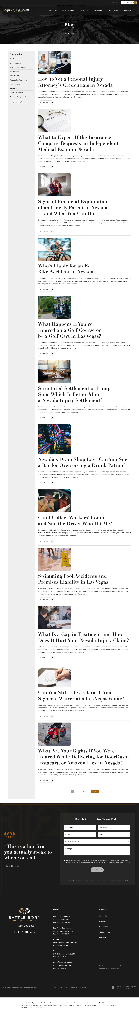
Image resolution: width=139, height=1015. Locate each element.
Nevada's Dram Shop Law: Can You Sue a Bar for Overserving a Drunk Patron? (82, 462)
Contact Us (127, 2)
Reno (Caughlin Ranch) (63, 962)
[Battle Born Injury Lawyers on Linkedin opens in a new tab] (30, 931)
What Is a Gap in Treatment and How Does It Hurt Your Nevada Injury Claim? (83, 637)
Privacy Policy (105, 880)
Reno (55, 951)
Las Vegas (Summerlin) (62, 917)
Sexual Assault (16, 88)
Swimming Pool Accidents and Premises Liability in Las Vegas (73, 579)
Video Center (113, 10)
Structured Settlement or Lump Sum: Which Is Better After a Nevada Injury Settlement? (74, 394)
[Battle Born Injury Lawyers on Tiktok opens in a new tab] (34, 931)
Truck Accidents (16, 92)
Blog (72, 33)
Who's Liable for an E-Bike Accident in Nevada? (67, 269)
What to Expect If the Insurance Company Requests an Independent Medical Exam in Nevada (78, 143)
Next (95, 792)
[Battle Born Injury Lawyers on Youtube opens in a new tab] (26, 931)
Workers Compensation (19, 97)
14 (89, 792)
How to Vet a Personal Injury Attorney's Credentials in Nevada (75, 82)
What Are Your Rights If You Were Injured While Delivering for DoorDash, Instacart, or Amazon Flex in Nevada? (83, 757)
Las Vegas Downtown (62, 928)
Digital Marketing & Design (126, 987)
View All (14, 102)
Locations (84, 10)
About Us (53, 10)
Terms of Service (118, 880)
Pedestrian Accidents (18, 80)
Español (127, 10)
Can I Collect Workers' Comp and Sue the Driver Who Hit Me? (75, 521)
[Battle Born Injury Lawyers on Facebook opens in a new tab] (18, 931)
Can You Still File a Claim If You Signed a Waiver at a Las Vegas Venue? (81, 696)
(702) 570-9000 (36, 1007)
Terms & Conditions (60, 987)
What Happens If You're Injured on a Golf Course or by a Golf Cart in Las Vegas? (69, 330)
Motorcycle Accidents (19, 67)
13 (84, 792)
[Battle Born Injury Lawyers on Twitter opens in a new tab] (22, 931)
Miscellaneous (15, 63)
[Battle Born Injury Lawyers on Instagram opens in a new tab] (14, 931)
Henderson (58, 939)
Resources (98, 10)
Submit (95, 870)
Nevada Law (14, 76)
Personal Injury (68, 10)
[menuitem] (14, 931)
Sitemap (83, 987)
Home (67, 33)
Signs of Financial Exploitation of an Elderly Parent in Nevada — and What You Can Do (73, 207)
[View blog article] (54, 62)
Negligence (14, 71)
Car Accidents (15, 59)
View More (44, 102)
